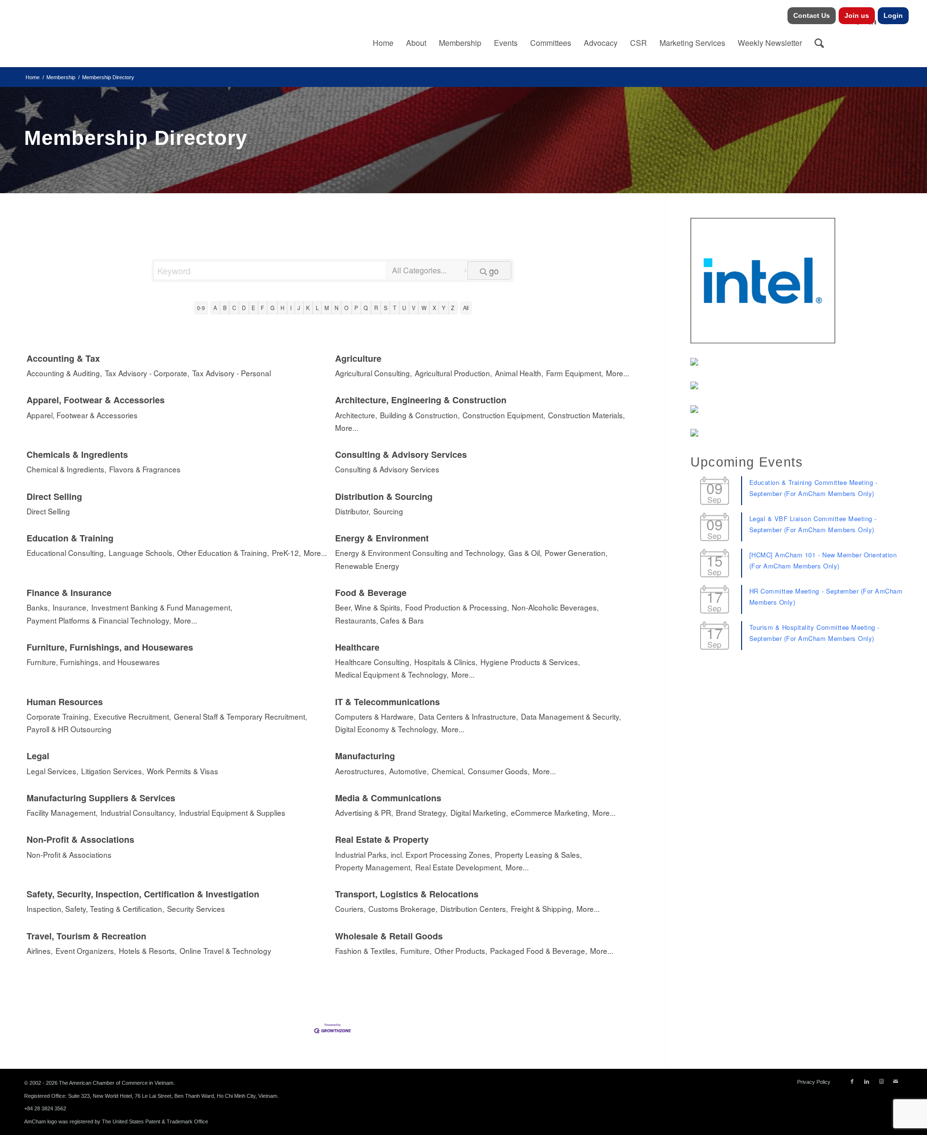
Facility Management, (62, 812)
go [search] (494, 270)
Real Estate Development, (459, 867)
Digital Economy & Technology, (386, 729)
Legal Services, (52, 771)
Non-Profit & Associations (80, 839)
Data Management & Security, (571, 716)
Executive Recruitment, (132, 716)
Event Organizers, (86, 950)
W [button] (424, 308)
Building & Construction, (420, 415)
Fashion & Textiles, (366, 950)
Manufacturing (365, 756)
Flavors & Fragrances (145, 469)
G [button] (272, 308)
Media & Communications (388, 798)
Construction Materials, (586, 415)
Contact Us (811, 15)
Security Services (196, 908)
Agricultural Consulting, (373, 373)
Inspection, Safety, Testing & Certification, (95, 908)
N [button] (336, 308)
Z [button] (452, 308)
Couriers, (350, 908)
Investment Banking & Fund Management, (161, 607)
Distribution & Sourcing (384, 496)
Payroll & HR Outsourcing (69, 729)
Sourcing (388, 511)
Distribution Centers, (474, 908)
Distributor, (352, 511)
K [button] (307, 308)
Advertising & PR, (364, 812)
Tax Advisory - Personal (231, 373)
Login (893, 15)
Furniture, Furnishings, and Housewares (110, 647)
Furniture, (416, 950)
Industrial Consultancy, (138, 812)
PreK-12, (286, 552)
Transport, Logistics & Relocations (406, 894)
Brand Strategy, (422, 812)
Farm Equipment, (574, 373)
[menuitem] (811, 15)
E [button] (253, 308)
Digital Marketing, (479, 812)
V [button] (413, 308)
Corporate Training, (59, 716)
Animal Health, (519, 373)
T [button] (394, 308)
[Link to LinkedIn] (866, 1081)
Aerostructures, (360, 771)
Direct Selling (54, 496)
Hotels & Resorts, (148, 950)
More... (617, 373)
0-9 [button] (201, 308)
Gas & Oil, (525, 552)
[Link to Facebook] (852, 1081)
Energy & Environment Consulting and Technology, (420, 552)
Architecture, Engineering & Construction (420, 400)
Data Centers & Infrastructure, (468, 716)
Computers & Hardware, (375, 716)
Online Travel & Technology (225, 950)
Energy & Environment (382, 538)
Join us (856, 15)
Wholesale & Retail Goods (389, 936)
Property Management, (373, 867)
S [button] (385, 308)
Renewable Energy (367, 565)
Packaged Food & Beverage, (538, 950)
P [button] (356, 308)
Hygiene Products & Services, (530, 661)
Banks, (38, 607)
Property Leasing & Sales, (538, 854)
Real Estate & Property (382, 839)
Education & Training (70, 538)
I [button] (291, 308)
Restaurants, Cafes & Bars (379, 620)
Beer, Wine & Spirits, (368, 607)
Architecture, (356, 415)
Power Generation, (576, 552)
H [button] (282, 308)
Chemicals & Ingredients (77, 454)
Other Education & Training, (223, 552)
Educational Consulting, (66, 552)
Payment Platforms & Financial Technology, (99, 620)
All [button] (465, 308)
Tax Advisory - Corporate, (147, 373)
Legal (38, 756)
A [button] (215, 308)
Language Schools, (141, 552)
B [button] (224, 308)
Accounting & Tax (63, 358)
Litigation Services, (112, 771)
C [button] (234, 308)
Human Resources (65, 701)
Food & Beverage (371, 592)
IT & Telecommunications (387, 701)
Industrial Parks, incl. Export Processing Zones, (413, 854)
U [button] (404, 308)
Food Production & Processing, (457, 607)
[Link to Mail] (895, 1081)
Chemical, (448, 771)
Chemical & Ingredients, (66, 469)
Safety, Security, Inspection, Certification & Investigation (143, 894)
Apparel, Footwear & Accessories (96, 400)
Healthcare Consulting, (373, 661)
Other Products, (461, 950)
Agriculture (358, 358)
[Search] (819, 43)
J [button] (298, 308)
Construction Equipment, (504, 415)
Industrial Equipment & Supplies (232, 812)
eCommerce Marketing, (550, 812)
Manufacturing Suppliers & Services (101, 798)
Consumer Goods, (499, 771)
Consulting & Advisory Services (401, 454)
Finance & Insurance (69, 592)
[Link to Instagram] (881, 1081)
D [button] (244, 308)
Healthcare (357, 647)
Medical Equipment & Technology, (392, 674)
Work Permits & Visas (182, 771)
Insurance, (70, 607)
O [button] (346, 308)
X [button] (434, 308)
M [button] (326, 308)
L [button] (317, 308)
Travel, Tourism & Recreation (86, 936)
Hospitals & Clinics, (446, 661)
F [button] (262, 308)
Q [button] (366, 308)
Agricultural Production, (453, 373)
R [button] (376, 308)
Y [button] (443, 308)
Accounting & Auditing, (64, 373)
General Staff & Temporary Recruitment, (240, 716)
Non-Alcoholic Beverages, (555, 607)
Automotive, (409, 771)
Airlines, (40, 950)
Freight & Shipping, (542, 908)
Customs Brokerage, (402, 908)
